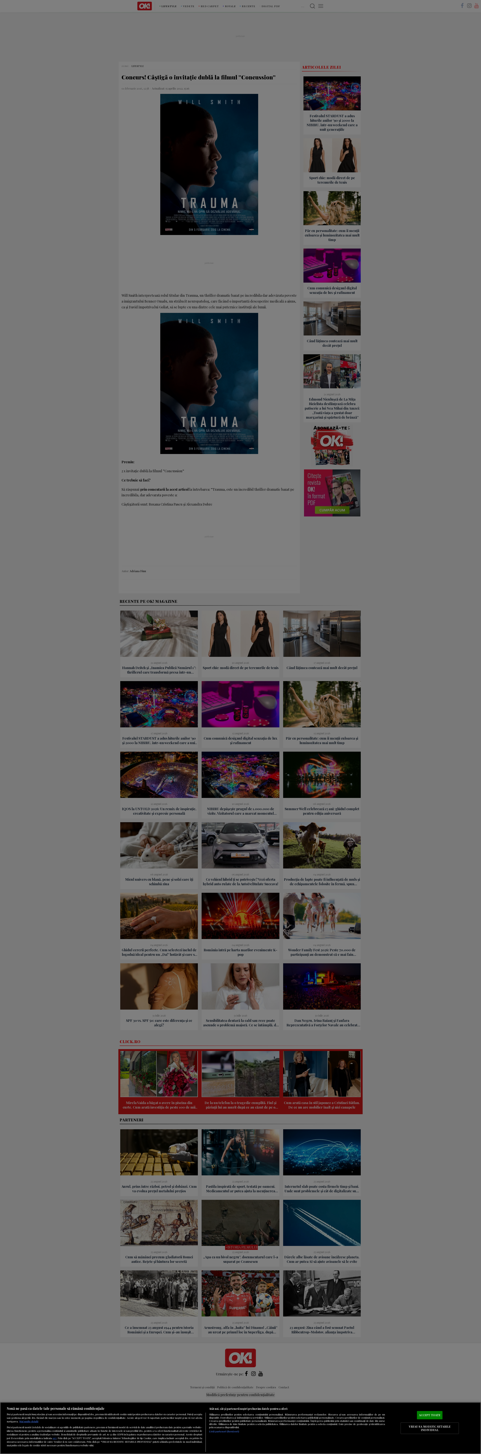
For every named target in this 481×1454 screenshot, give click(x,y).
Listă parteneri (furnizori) (224, 1431)
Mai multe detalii (28, 1421)
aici (54, 1438)
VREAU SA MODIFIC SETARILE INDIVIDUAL (430, 1428)
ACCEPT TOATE (430, 1415)
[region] (240, 1428)
